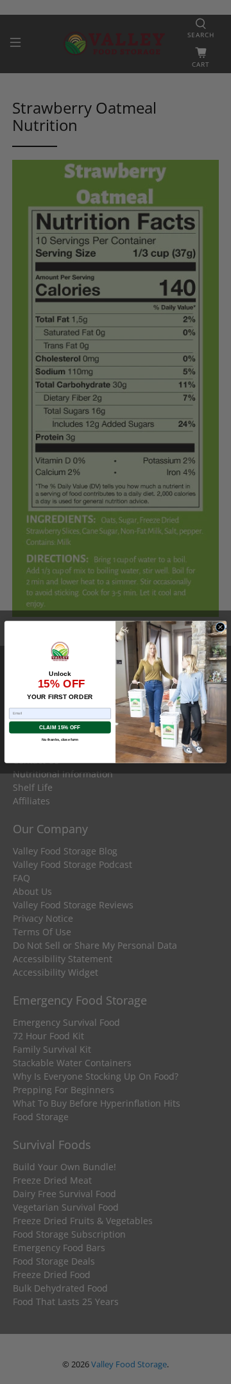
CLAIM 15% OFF (59, 727)
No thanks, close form (60, 740)
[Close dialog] (220, 627)
